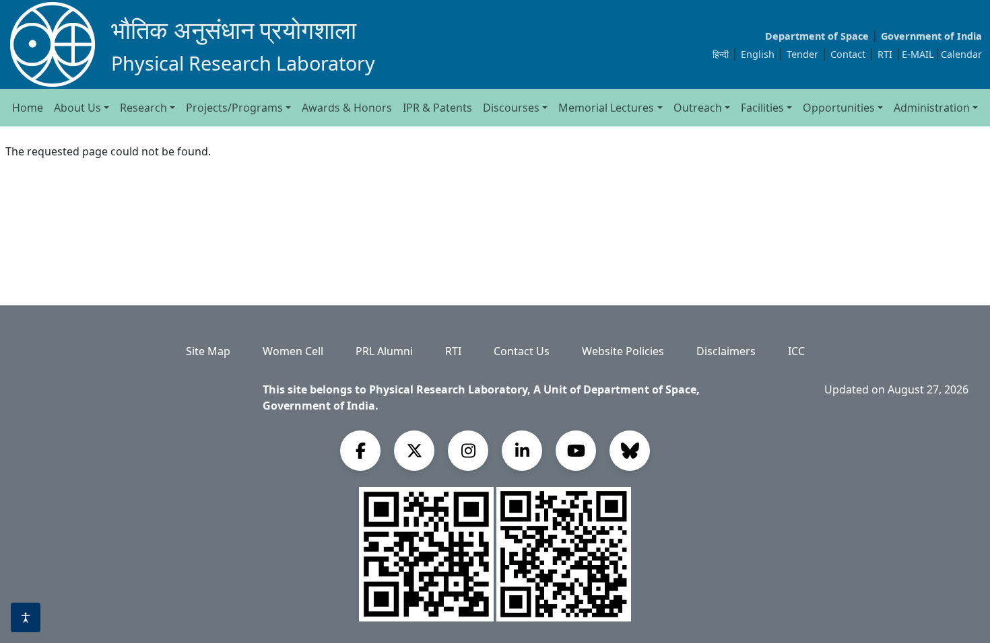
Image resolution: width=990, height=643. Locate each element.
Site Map (208, 351)
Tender (804, 54)
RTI (886, 54)
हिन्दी (721, 54)
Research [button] (143, 107)
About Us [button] (77, 107)
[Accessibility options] (25, 617)
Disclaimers (726, 351)
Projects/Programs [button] (234, 107)
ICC (796, 351)
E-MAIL (918, 54)
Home (27, 107)
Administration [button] (932, 107)
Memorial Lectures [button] (606, 107)
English (757, 54)
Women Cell (293, 351)
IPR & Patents (437, 107)
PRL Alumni (384, 351)
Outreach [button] (697, 107)
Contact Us (522, 351)
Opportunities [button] (839, 107)
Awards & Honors (347, 107)
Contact (849, 54)
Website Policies (623, 351)
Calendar (961, 54)
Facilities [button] (762, 107)
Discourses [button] (511, 107)
